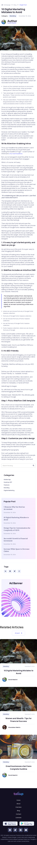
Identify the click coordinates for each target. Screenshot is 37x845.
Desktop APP (8, 482)
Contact (18, 814)
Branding (13, 16)
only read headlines (15, 154)
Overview (18, 807)
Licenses (18, 817)
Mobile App (7, 479)
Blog (18, 810)
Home (18, 800)
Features (6, 485)
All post (18, 633)
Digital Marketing (9, 490)
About (18, 804)
